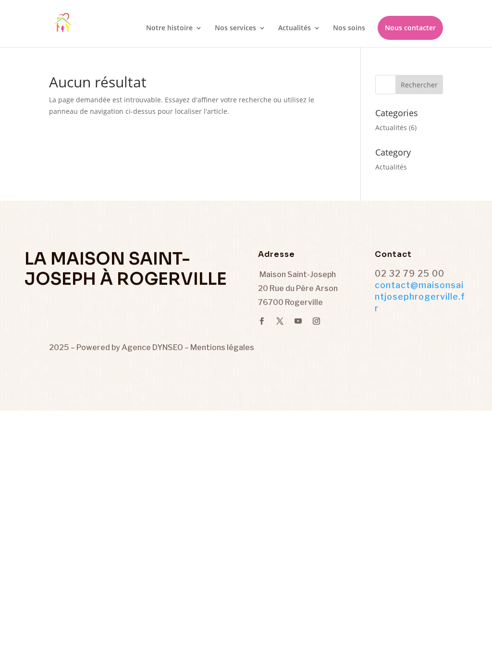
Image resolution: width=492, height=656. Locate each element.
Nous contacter (410, 27)
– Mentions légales (219, 347)
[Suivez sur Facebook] (261, 321)
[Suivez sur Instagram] (316, 321)
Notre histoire (169, 28)
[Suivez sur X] (279, 321)
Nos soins (349, 28)
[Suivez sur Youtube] (298, 321)
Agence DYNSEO (153, 347)
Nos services (235, 28)
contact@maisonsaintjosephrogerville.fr (420, 296)
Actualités (294, 28)
